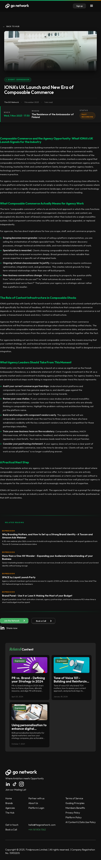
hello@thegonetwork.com (41, 824)
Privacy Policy (72, 812)
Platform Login (36, 807)
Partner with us (36, 798)
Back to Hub (11, 26)
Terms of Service (74, 798)
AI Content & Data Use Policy (80, 822)
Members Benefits (75, 807)
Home (8, 798)
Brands (9, 803)
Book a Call (11, 829)
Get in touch (11, 824)
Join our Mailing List (15, 789)
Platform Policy (73, 817)
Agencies (10, 807)
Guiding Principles (74, 803)
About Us (33, 803)
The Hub (9, 812)
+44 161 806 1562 (37, 829)
